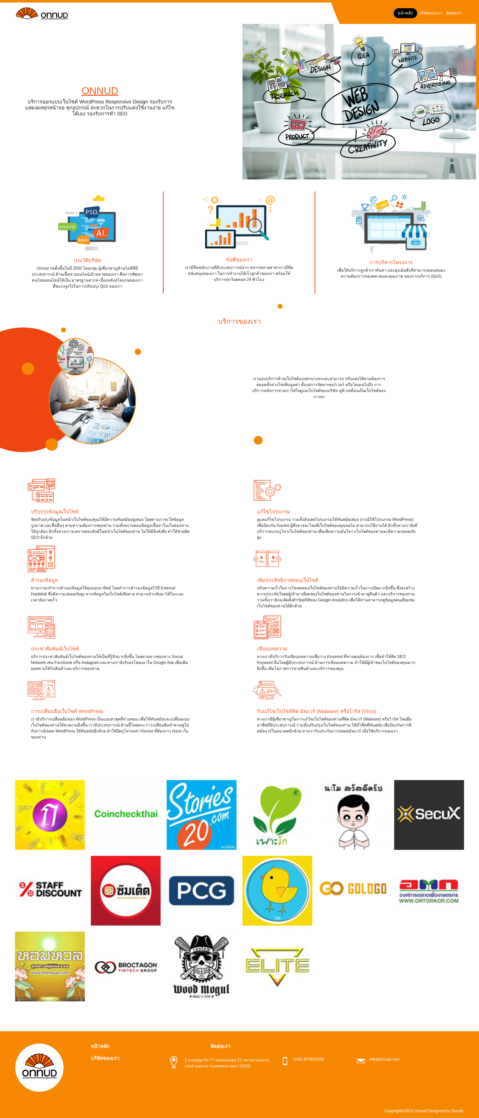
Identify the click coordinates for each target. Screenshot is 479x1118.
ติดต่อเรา (454, 13)
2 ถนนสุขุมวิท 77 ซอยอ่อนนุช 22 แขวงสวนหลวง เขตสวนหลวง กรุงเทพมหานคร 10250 (227, 1063)
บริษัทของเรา (430, 13)
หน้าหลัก (405, 13)
